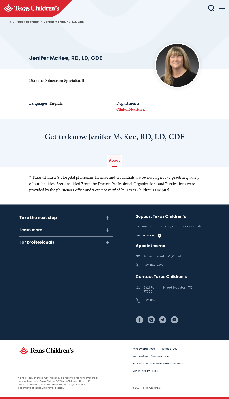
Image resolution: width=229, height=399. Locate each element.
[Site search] (211, 8)
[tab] (114, 161)
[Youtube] (174, 320)
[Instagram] (151, 320)
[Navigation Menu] (222, 8)
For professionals (36, 242)
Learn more (30, 230)
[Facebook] (139, 320)
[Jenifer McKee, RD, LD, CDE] (36, 8)
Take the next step (38, 218)
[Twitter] (163, 320)
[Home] (10, 21)
